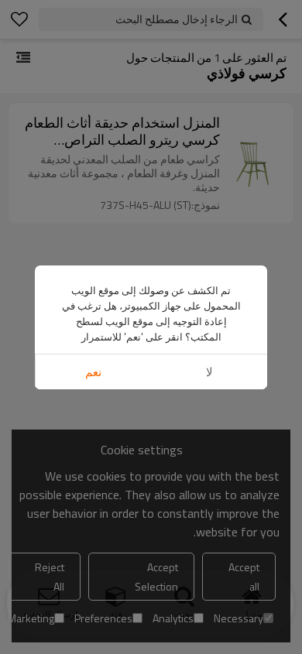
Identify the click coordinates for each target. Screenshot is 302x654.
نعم (93, 372)
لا (209, 372)
